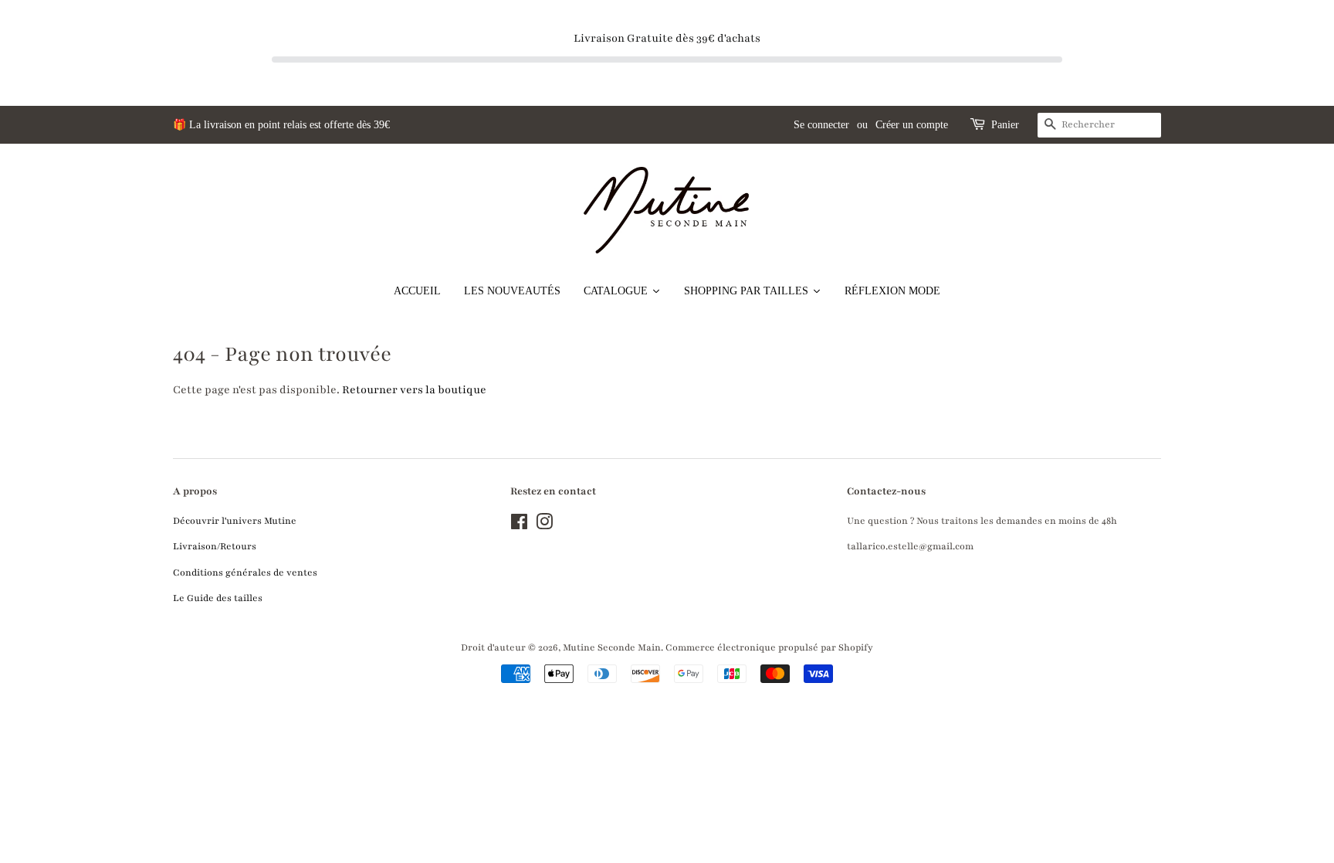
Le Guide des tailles (217, 598)
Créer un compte (911, 125)
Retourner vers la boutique (414, 389)
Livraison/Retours (214, 546)
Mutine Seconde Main (612, 647)
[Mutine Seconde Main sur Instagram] (544, 525)
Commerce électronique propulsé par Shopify (769, 647)
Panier (1005, 125)
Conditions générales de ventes (245, 572)
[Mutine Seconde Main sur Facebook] (519, 525)
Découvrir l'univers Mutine (234, 521)
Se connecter (821, 125)
